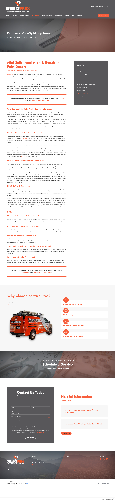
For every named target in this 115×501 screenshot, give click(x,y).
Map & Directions (36, 464)
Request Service (103, 15)
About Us (69, 462)
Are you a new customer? (16, 416)
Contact (69, 474)
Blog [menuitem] (73, 15)
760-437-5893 (104, 6)
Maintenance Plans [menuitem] (47, 15)
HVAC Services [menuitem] (35, 15)
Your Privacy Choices (22, 483)
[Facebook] (100, 459)
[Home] (18, 6)
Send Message (30, 437)
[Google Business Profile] (107, 459)
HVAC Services (71, 468)
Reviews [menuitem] (67, 15)
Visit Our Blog (66, 433)
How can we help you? (16, 420)
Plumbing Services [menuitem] (24, 15)
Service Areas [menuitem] (58, 15)
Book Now (11, 303)
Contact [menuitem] (79, 15)
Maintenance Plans (71, 471)
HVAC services (25, 138)
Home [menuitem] (7, 15)
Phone (13, 407)
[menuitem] (90, 71)
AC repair (23, 156)
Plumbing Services (71, 465)
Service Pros (10, 74)
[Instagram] (104, 459)
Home (68, 459)
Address (13, 411)
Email (33, 407)
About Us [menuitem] (14, 15)
